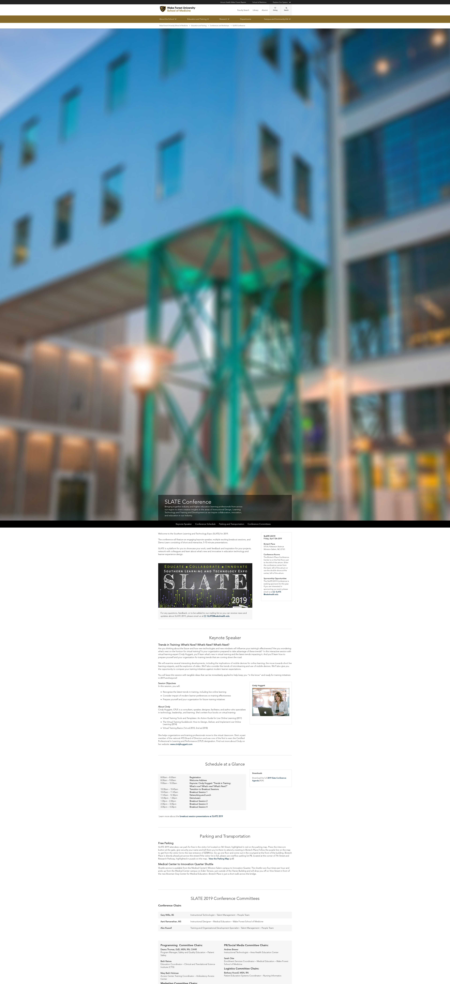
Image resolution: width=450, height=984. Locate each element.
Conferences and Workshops (219, 25)
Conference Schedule (205, 524)
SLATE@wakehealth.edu (218, 616)
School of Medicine (259, 2)
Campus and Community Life (276, 19)
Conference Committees (259, 524)
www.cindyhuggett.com (181, 744)
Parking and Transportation (231, 524)
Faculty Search (243, 10)
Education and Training (196, 19)
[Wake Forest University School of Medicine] (177, 9)
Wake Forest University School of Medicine (173, 25)
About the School (166, 19)
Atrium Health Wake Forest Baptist (233, 2)
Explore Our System (280, 2)
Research (223, 19)
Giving (275, 10)
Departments (245, 19)
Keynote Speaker (184, 524)
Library (255, 10)
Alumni (265, 10)
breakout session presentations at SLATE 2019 (201, 816)
